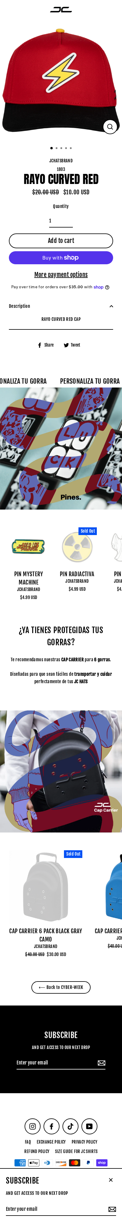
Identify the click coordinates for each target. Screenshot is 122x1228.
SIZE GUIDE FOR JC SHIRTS (76, 1151)
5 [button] (71, 148)
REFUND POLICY (36, 1151)
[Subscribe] (100, 1063)
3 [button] (61, 148)
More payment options (61, 274)
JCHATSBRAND (28, 589)
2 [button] (57, 148)
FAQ (28, 1141)
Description (19, 306)
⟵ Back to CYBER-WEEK (61, 987)
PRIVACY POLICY (84, 1141)
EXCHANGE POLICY (51, 1141)
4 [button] (66, 148)
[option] (61, 81)
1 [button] (51, 148)
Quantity (61, 206)
